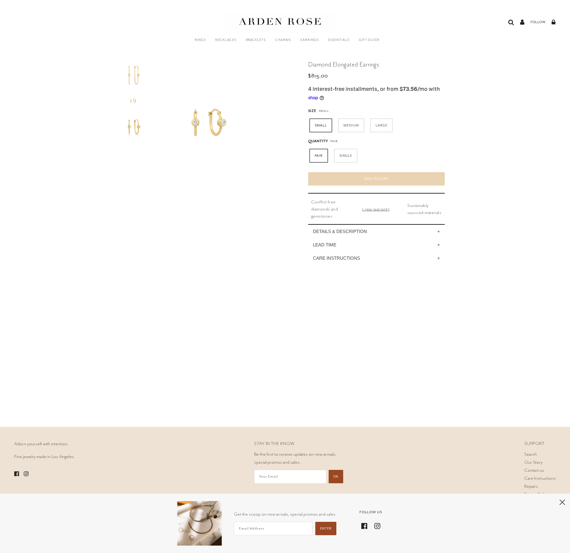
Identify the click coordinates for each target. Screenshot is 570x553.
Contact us (534, 470)
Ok (335, 476)
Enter (326, 528)
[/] (280, 26)
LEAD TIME (324, 244)
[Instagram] (375, 525)
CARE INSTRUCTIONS (336, 258)
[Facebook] (366, 525)
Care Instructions (540, 478)
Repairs (531, 486)
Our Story (533, 462)
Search (530, 454)
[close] (562, 501)
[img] (16, 472)
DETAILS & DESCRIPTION (340, 231)
